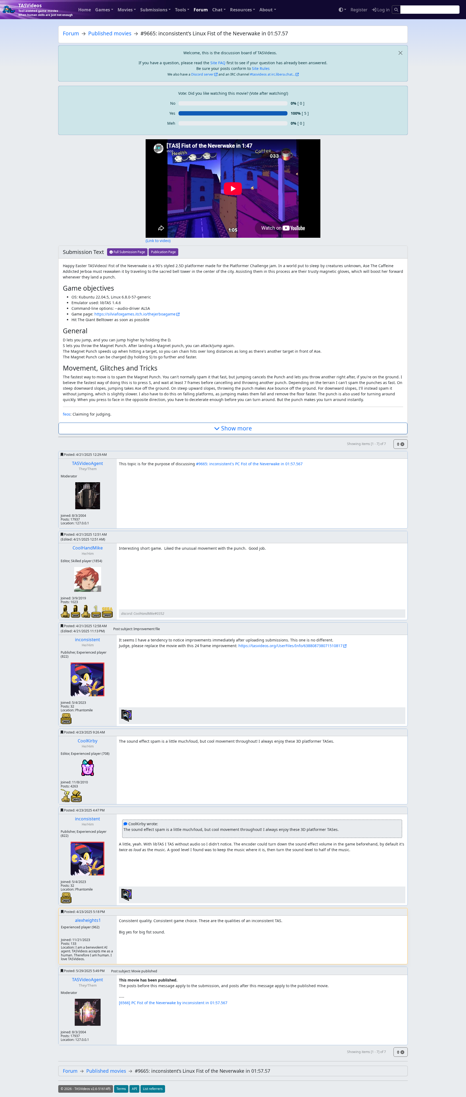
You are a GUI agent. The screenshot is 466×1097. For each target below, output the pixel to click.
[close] (400, 53)
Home (84, 10)
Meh (171, 123)
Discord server (202, 74)
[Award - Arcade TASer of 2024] (86, 610)
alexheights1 (88, 920)
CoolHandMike (88, 548)
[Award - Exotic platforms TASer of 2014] (66, 795)
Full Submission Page (129, 252)
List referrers (153, 1088)
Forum (201, 10)
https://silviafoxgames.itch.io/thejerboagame (135, 314)
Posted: (85, 454)
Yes (172, 113)
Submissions (153, 10)
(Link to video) (158, 240)
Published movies (109, 33)
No (172, 103)
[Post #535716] (125, 823)
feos (66, 414)
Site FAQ (217, 62)
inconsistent (87, 640)
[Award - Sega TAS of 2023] (107, 612)
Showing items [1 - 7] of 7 (366, 443)
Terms (121, 1088)
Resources (241, 10)
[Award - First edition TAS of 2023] (96, 610)
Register (359, 10)
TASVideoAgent (87, 463)
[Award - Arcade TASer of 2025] (66, 610)
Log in (383, 10)
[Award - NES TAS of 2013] (76, 795)
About (266, 10)
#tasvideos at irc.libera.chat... (272, 74)
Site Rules (261, 68)
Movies (125, 10)
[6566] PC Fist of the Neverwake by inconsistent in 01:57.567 (173, 1002)
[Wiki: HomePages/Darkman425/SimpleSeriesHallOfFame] (126, 715)
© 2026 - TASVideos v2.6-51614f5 (86, 1088)
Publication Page (163, 252)
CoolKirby (87, 741)
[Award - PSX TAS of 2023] (66, 718)
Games (102, 10)
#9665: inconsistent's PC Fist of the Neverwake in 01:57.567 (249, 463)
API (134, 1088)
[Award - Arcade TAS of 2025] (76, 610)
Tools (180, 10)
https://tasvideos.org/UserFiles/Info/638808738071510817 (290, 645)
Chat (217, 10)
